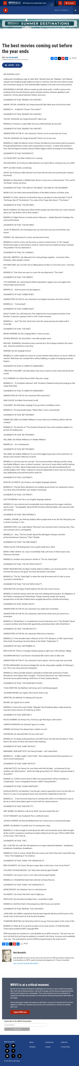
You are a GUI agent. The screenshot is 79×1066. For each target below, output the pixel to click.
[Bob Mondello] (6, 956)
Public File (64, 1042)
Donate (70, 3)
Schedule (32, 1047)
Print (74, 58)
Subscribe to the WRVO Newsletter (17, 1021)
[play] (5, 10)
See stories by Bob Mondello (25, 963)
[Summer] (39, 23)
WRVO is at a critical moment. (30, 985)
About (31, 1042)
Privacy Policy (65, 1047)
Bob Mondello (13, 57)
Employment (49, 1042)
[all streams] (76, 10)
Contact (47, 1047)
